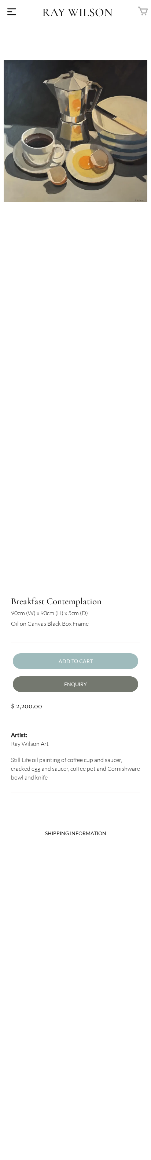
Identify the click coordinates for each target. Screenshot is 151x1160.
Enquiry (75, 684)
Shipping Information (75, 833)
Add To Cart (76, 661)
